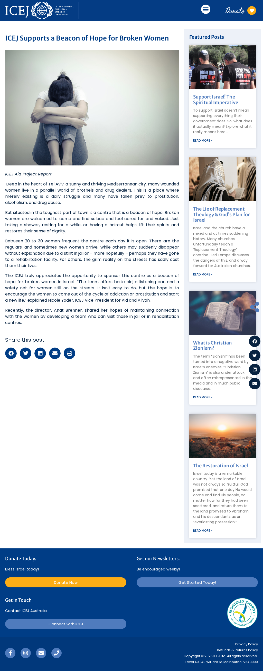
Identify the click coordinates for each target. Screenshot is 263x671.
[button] (205, 9)
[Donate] (251, 10)
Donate (234, 10)
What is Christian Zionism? (212, 345)
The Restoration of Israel (220, 466)
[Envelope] (41, 653)
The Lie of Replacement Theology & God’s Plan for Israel (221, 214)
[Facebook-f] (10, 653)
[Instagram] (26, 653)
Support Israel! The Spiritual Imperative (215, 99)
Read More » (202, 140)
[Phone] (56, 653)
